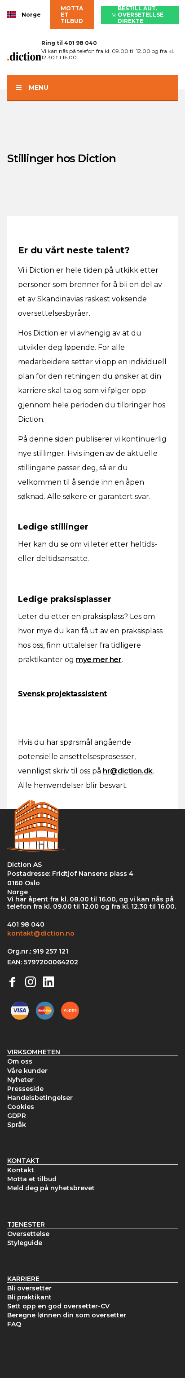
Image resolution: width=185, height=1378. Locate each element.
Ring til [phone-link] (69, 43)
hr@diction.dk (128, 771)
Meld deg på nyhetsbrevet (51, 1188)
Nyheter (20, 1080)
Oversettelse (28, 1234)
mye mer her (99, 659)
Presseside (25, 1089)
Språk (16, 1125)
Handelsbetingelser (40, 1098)
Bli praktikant (29, 1297)
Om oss (19, 1061)
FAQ (14, 1324)
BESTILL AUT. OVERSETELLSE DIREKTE (140, 15)
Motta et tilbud (72, 14)
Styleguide (24, 1243)
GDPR (16, 1116)
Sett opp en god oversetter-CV (58, 1306)
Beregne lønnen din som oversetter (66, 1315)
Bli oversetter (29, 1288)
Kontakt (20, 1170)
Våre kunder (27, 1071)
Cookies (20, 1107)
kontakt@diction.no (41, 933)
